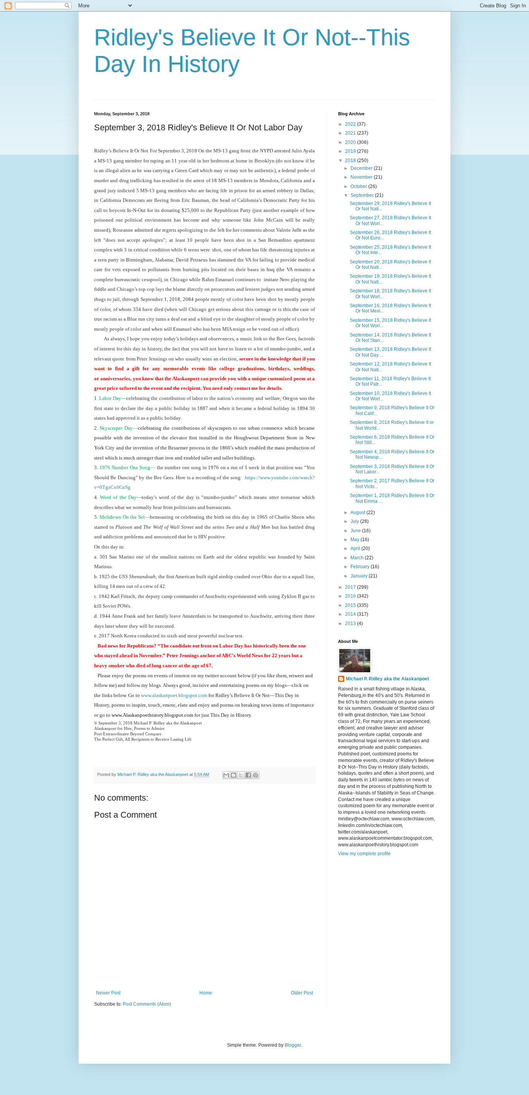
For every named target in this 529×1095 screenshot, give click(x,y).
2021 (351, 133)
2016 (351, 596)
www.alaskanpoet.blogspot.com (174, 695)
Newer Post (108, 993)
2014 (351, 614)
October (359, 186)
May (355, 539)
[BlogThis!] (233, 775)
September (362, 195)
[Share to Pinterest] (255, 775)
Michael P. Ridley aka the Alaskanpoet (387, 679)
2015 (351, 605)
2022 (351, 124)
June (356, 530)
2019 (351, 151)
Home (205, 993)
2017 (351, 587)
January (359, 576)
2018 (351, 160)
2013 (351, 623)
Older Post (302, 993)
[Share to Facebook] (248, 775)
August (358, 512)
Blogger (293, 1045)
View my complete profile (364, 853)
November (362, 177)
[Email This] (226, 775)
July (355, 521)
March (357, 557)
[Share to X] (241, 775)
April (355, 548)
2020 (351, 142)
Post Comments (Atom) (147, 1004)
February (360, 566)
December (362, 168)
